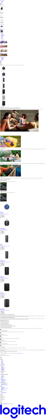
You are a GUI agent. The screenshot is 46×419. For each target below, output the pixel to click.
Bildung (2, 2)
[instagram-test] (0, 356)
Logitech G (2, 1)
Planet (0, 61)
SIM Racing (2, 376)
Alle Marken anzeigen (3, 350)
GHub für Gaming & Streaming (4, 392)
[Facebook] (1, 356)
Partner (1, 380)
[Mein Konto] (0, 63)
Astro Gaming (2, 375)
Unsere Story (2, 360)
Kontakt (2, 388)
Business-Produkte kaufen (3, 379)
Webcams (2, 367)
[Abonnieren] (5, 352)
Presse (1, 362)
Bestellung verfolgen (3, 389)
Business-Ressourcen (3, 381)
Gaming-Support (2, 387)
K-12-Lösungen (2, 384)
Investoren (2, 361)
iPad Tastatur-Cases (3, 368)
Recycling (2, 363)
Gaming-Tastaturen (2, 369)
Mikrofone (2, 370)
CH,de (1, 357)
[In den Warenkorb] (0, 216)
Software (1, 60)
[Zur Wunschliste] (0, 201)
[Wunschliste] (0, 62)
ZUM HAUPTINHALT (2, 0)
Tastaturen (2, 366)
